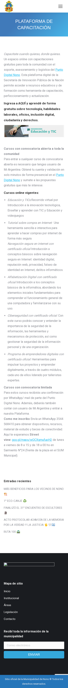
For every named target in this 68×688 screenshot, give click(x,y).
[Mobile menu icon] (60, 6)
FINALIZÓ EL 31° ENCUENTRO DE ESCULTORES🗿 (33, 510)
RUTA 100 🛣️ (12, 531)
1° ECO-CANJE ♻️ (15, 501)
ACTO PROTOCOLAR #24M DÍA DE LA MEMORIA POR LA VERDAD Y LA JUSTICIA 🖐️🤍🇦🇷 (34, 522)
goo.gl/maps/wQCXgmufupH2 (32, 440)
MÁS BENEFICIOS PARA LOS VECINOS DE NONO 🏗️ (34, 491)
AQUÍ (22, 103)
